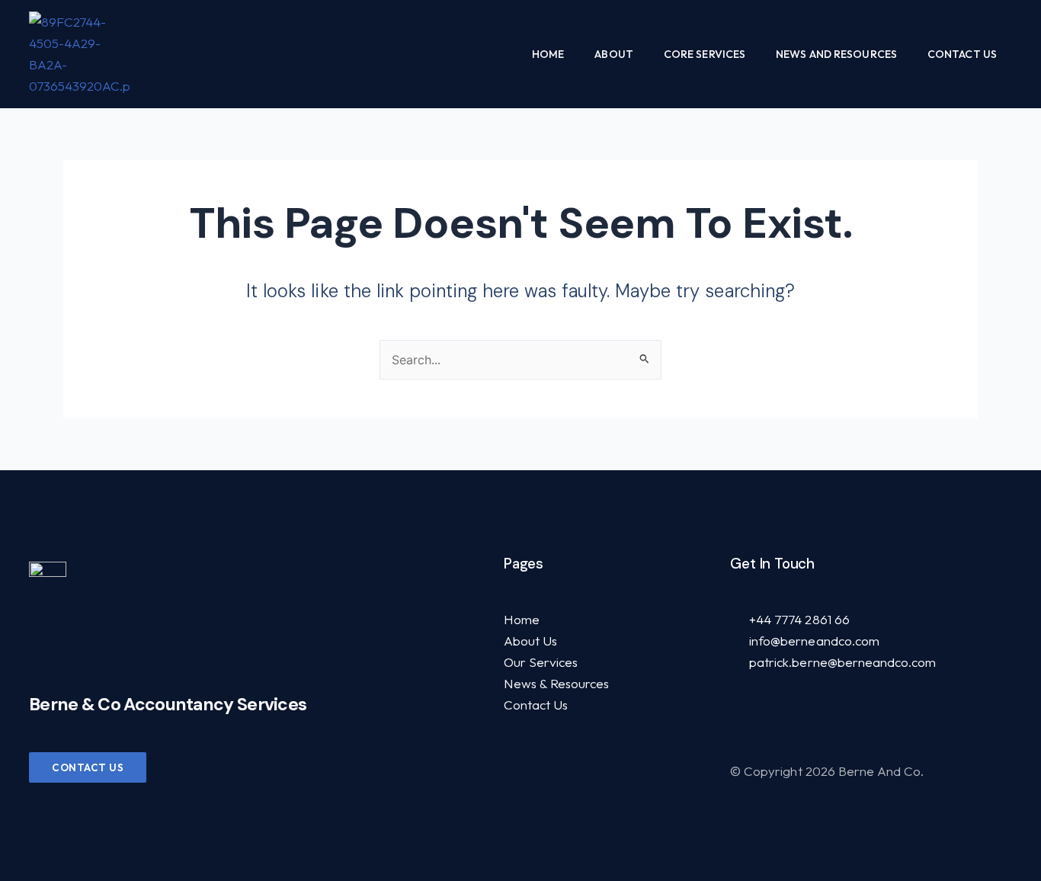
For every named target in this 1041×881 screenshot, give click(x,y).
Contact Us (962, 54)
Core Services (704, 54)
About (613, 54)
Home (548, 54)
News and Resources (836, 54)
